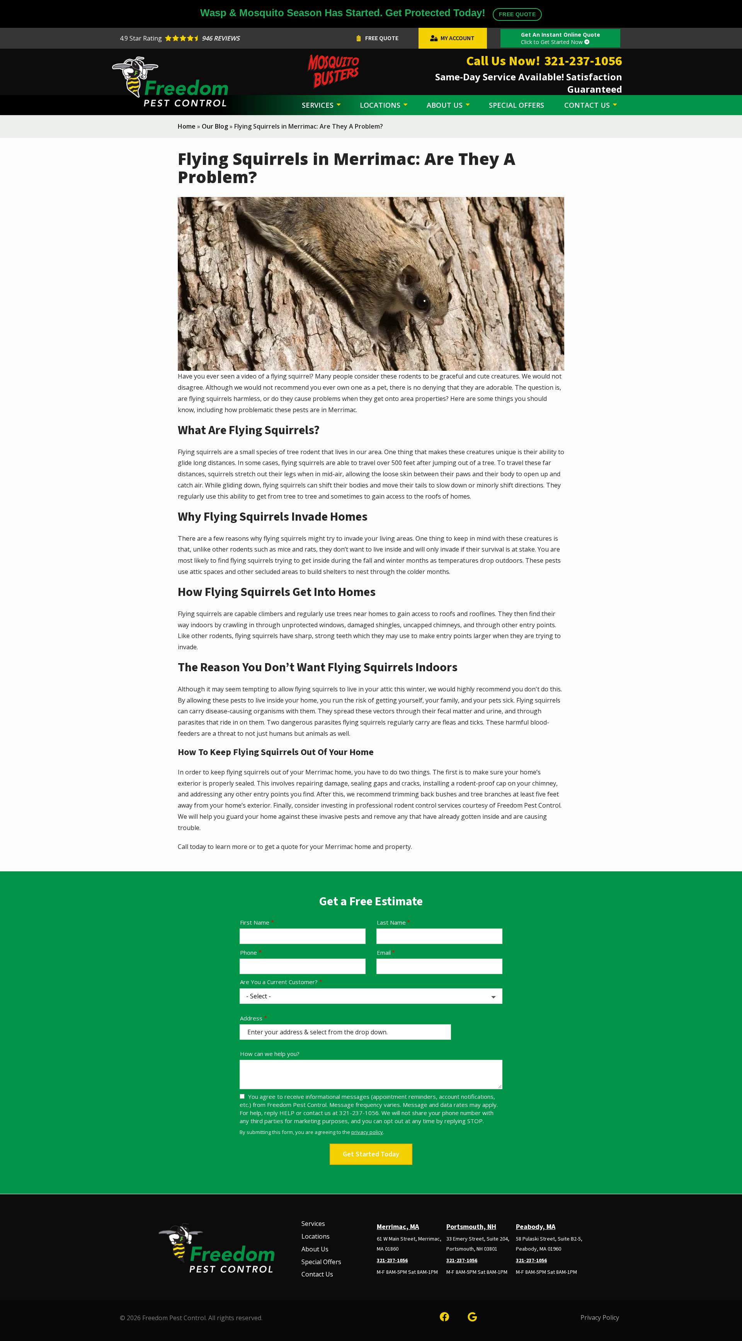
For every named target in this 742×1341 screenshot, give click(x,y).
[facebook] (444, 1315)
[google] (472, 1315)
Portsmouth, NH (471, 1227)
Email (384, 952)
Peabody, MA (535, 1227)
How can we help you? (270, 1054)
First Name (254, 922)
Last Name (391, 922)
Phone (248, 952)
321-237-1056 (392, 1261)
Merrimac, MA (398, 1227)
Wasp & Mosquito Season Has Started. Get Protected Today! (368, 13)
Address (251, 1018)
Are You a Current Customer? (279, 982)
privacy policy (367, 1132)
